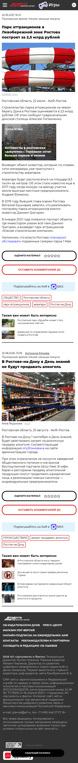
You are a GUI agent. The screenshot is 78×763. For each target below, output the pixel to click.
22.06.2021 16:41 (11, 15)
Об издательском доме (21, 625)
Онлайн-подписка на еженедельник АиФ (35, 635)
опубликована (33, 448)
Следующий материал (37, 753)
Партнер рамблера (34, 745)
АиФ (27, 423)
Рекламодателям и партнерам (45, 640)
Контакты (11, 640)
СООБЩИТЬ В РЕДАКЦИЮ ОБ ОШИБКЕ (30, 645)
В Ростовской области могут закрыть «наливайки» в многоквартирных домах (39, 562)
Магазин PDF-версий (19, 630)
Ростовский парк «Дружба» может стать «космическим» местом (40, 322)
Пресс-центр (52, 625)
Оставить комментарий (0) (39, 269)
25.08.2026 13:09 (12, 353)
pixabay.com (10, 94)
